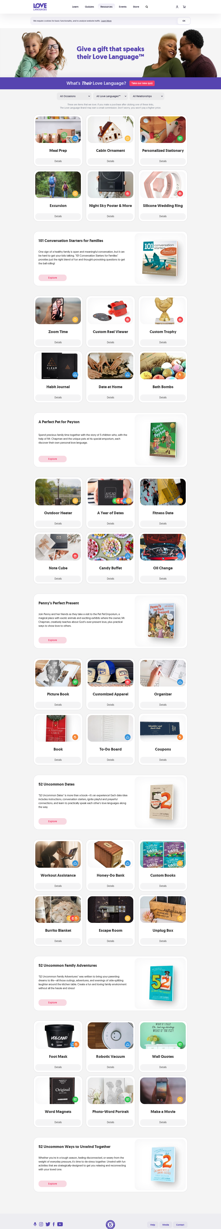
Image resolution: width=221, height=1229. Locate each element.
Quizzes (89, 6)
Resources (106, 6)
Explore (52, 277)
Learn (75, 6)
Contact (180, 1224)
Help (152, 1224)
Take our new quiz (142, 83)
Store (136, 6)
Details (58, 161)
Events (123, 6)
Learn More (106, 20)
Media (165, 1224)
